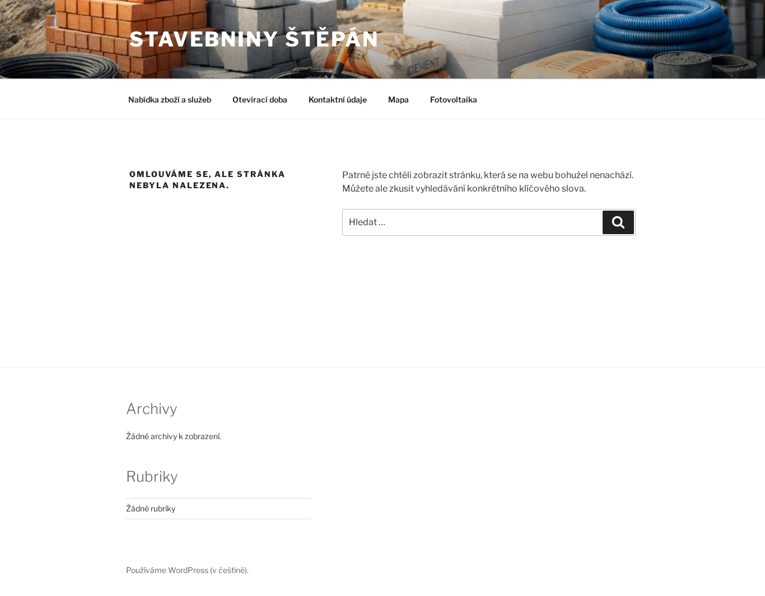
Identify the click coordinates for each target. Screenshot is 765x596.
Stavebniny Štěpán (254, 39)
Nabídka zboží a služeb (169, 99)
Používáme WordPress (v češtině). (187, 570)
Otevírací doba (259, 99)
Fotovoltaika (453, 99)
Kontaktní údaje (338, 99)
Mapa (398, 99)
